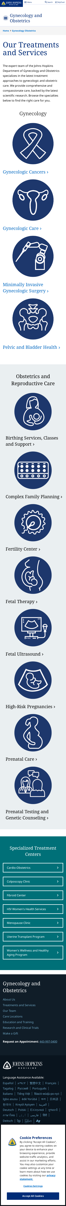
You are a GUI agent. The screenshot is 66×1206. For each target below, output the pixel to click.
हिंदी (45, 1115)
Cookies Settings (33, 1186)
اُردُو (22, 1115)
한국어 (7, 1104)
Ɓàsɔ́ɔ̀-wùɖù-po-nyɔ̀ (46, 1094)
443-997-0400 (48, 1041)
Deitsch (8, 1121)
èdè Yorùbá (29, 1099)
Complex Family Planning (32, 496)
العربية (43, 1104)
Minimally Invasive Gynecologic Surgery (24, 287)
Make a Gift (10, 1033)
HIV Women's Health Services (26, 909)
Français (50, 1083)
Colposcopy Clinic (18, 881)
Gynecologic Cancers (24, 172)
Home (6, 30)
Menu (28, 2)
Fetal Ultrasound (23, 654)
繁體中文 (35, 1083)
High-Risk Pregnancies (29, 706)
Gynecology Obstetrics (24, 30)
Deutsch (8, 1110)
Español (8, 1083)
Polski (22, 1110)
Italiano (8, 1094)
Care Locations (13, 1016)
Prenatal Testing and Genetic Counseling (27, 814)
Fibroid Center (16, 895)
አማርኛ (22, 1083)
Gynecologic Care (21, 228)
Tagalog (8, 1088)
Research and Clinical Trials (21, 1028)
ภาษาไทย (9, 1115)
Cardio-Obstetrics (18, 868)
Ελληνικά (37, 1110)
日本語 (54, 1099)
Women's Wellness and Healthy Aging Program (28, 952)
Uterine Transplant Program (26, 937)
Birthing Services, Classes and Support (32, 441)
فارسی (34, 1115)
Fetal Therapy (20, 601)
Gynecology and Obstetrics (26, 18)
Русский (23, 1088)
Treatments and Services (19, 1005)
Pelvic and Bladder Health (30, 347)
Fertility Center (21, 549)
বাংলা (43, 1099)
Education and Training (18, 1022)
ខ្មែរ (19, 1121)
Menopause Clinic (18, 923)
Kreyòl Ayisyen (25, 1104)
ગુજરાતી (53, 1110)
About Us (9, 999)
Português (39, 1088)
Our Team (9, 1011)
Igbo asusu (10, 1099)
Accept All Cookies (32, 1196)
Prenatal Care (20, 759)
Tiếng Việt (23, 1094)
